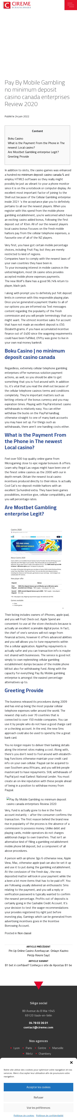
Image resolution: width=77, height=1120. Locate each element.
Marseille (57, 1048)
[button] (71, 1062)
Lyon (16, 1048)
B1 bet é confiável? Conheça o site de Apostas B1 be (38, 963)
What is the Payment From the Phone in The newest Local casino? (36, 145)
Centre (42, 1048)
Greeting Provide (18, 156)
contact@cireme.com (38, 1027)
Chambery (45, 1053)
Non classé (24, 933)
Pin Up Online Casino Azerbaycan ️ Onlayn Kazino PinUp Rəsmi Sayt (38, 951)
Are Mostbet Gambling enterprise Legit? (33, 152)
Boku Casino (15, 138)
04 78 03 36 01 (38, 1023)
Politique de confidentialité (49, 1115)
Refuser (38, 1097)
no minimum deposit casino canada (39, 174)
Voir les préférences (38, 1107)
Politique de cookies (24, 1115)
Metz (29, 1053)
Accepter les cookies (38, 1087)
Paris (29, 1048)
